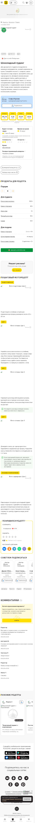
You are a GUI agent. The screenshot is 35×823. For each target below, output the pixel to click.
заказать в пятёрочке (18, 250)
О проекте (7, 791)
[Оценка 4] (12, 537)
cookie (4, 800)
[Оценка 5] (15, 537)
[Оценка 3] (9, 537)
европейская (6, 147)
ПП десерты (27, 589)
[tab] (5, 820)
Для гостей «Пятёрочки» (11, 58)
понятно (27, 799)
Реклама (27, 29)
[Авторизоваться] (31, 2)
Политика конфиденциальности (20, 791)
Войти (17, 620)
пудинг (19, 589)
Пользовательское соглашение (13, 793)
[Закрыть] (32, 791)
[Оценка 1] (3, 537)
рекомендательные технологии (12, 799)
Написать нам (18, 802)
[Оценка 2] (6, 537)
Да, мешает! (17, 270)
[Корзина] (27, 3)
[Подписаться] (21, 702)
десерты (4, 589)
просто (12, 589)
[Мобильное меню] (2, 2)
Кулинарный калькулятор (10, 167)
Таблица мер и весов (8, 172)
